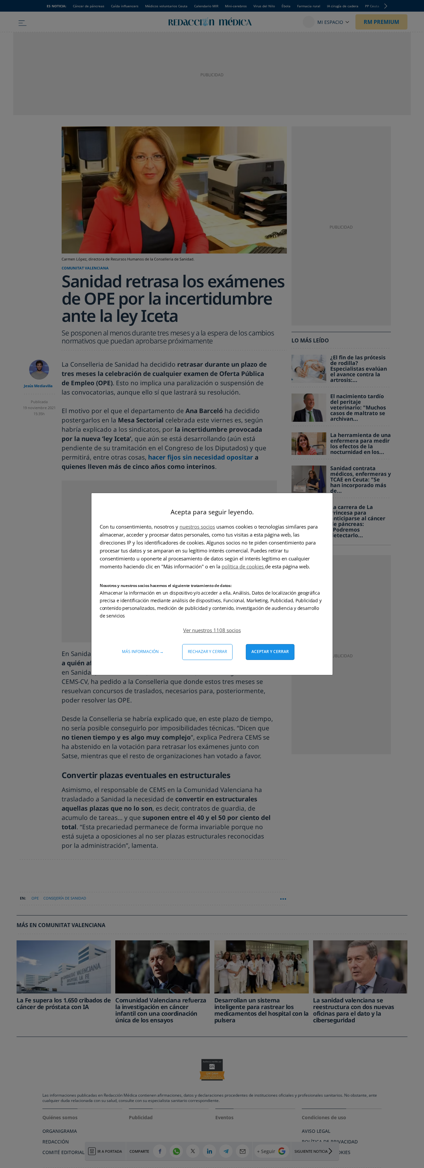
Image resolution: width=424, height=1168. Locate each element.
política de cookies (243, 566)
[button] (212, 630)
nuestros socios (197, 526)
